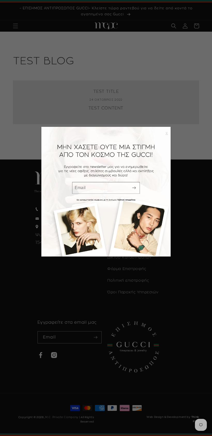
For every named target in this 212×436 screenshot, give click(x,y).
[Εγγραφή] (134, 187)
